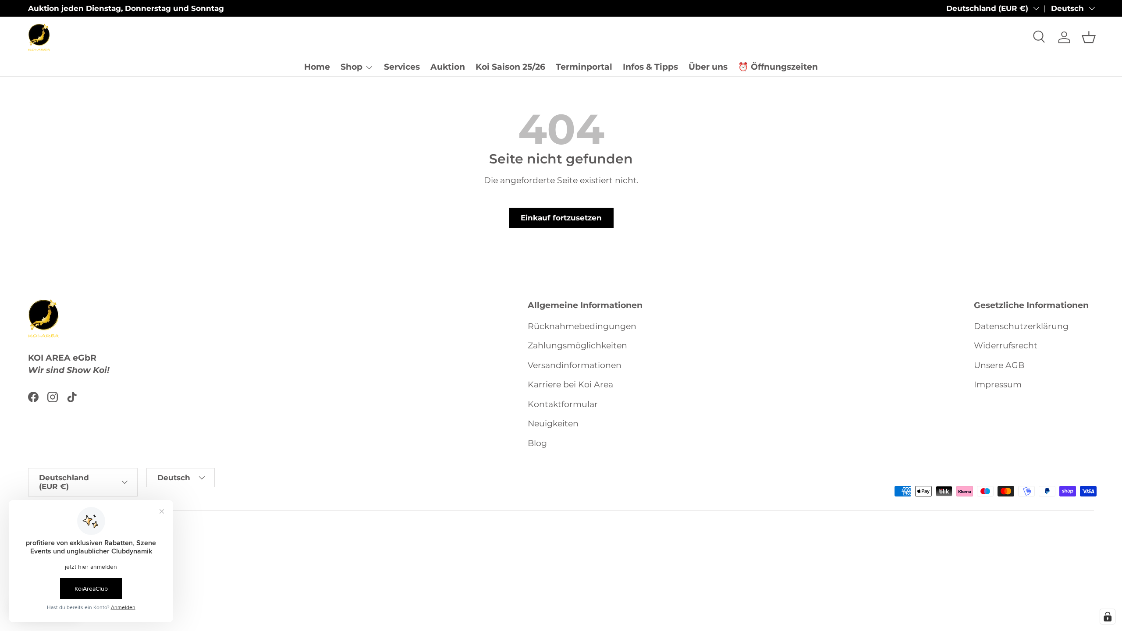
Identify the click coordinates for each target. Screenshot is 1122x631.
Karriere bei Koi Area (570, 384)
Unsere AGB (999, 365)
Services (402, 67)
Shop (351, 67)
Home (317, 67)
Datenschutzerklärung (1021, 326)
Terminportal (584, 67)
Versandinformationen (574, 365)
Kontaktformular (563, 404)
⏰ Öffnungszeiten (778, 67)
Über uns (708, 67)
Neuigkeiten (553, 423)
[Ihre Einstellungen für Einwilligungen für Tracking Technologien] (1107, 616)
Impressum (998, 384)
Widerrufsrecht (1005, 345)
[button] (1088, 37)
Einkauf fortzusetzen (561, 217)
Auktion (447, 67)
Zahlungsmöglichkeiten (577, 345)
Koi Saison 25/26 (510, 67)
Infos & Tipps (650, 67)
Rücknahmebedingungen (582, 326)
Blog (537, 443)
